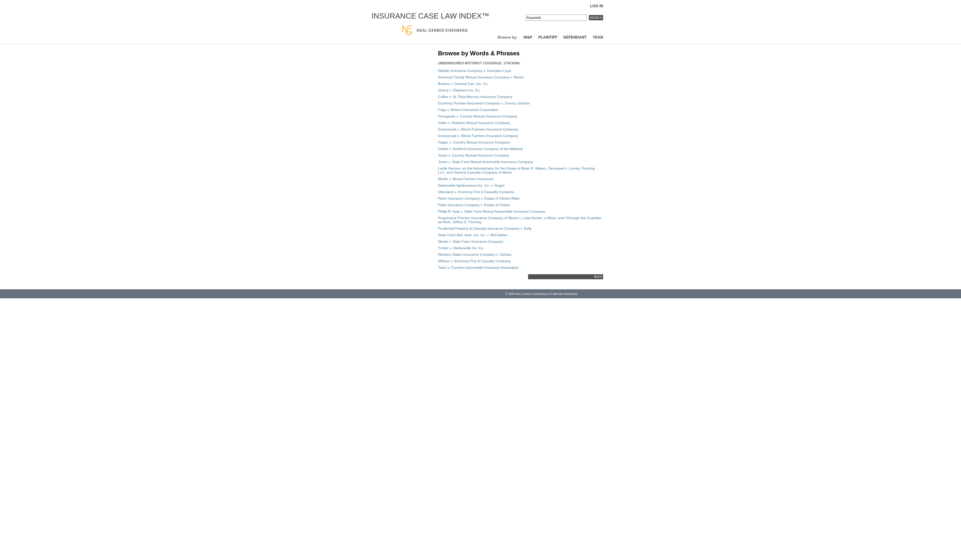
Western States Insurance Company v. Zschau (475, 254)
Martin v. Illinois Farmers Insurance (466, 179)
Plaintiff (547, 37)
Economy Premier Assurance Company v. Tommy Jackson (484, 103)
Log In (596, 6)
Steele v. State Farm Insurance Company (470, 241)
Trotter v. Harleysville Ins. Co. (461, 248)
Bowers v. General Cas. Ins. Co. (463, 84)
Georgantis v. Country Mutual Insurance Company (477, 116)
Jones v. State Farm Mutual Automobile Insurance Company (485, 162)
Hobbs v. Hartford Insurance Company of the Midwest (480, 149)
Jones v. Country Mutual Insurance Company (473, 155)
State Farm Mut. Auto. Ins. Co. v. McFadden (473, 235)
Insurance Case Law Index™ (430, 16)
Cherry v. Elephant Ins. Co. (459, 90)
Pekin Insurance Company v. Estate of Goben (474, 205)
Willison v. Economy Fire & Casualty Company (474, 261)
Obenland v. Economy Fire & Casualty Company (476, 192)
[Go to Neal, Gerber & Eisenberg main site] (434, 31)
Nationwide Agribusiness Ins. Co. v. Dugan (471, 185)
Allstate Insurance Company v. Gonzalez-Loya (474, 71)
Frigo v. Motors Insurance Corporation (468, 110)
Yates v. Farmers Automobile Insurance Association (478, 267)
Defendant (575, 37)
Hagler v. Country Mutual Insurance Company (474, 142)
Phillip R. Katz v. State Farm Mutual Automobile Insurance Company (491, 211)
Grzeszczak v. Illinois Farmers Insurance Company (478, 129)
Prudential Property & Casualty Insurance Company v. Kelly (485, 228)
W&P (528, 37)
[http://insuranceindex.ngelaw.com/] (488, 22)
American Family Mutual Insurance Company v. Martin (481, 77)
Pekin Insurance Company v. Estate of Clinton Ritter (479, 198)
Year (598, 37)
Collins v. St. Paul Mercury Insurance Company (475, 97)
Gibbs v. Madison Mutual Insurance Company (474, 123)
